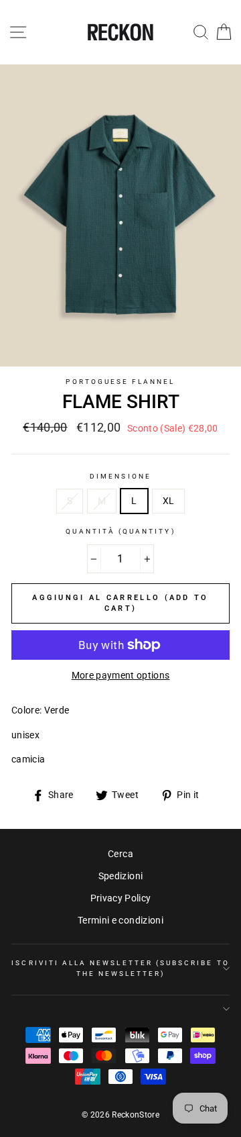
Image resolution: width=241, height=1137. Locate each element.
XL (169, 500)
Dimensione (120, 476)
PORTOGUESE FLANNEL (120, 381)
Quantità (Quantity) (120, 531)
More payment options (121, 675)
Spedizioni (120, 876)
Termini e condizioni (120, 920)
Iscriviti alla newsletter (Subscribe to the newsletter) (120, 968)
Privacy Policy (120, 898)
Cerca (120, 853)
